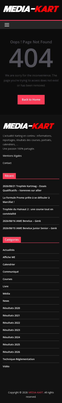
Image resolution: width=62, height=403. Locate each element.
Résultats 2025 (11, 344)
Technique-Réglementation (19, 359)
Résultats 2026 (11, 351)
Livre (5, 286)
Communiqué (11, 271)
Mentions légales (12, 155)
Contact (7, 163)
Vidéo (6, 366)
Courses (7, 279)
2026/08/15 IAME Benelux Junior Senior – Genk (30, 228)
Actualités (8, 250)
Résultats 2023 (11, 330)
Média (6, 293)
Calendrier (9, 264)
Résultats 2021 (11, 315)
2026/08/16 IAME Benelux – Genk (22, 221)
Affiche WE (9, 257)
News (6, 300)
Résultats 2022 (11, 322)
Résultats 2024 (11, 337)
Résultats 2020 (11, 308)
